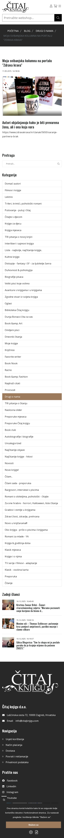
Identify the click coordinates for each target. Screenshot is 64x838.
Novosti (9, 463)
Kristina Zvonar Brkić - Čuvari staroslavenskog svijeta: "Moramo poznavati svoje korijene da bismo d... (38, 607)
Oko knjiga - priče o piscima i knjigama (26, 529)
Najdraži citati (12, 383)
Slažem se (33, 825)
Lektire (9, 197)
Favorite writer (13, 356)
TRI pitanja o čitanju (16, 403)
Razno (8, 370)
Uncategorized (13, 443)
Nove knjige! (12, 470)
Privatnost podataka (17, 762)
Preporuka (11, 576)
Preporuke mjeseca (15, 416)
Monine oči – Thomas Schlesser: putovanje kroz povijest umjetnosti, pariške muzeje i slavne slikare (37, 626)
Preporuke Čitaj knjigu (17, 423)
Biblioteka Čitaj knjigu (17, 310)
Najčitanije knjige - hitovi (18, 456)
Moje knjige (11, 343)
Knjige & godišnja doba (17, 543)
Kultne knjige (12, 256)
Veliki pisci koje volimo (17, 283)
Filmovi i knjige (13, 190)
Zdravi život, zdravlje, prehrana (22, 516)
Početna (13, 31)
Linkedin (11, 786)
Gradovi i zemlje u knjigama (20, 509)
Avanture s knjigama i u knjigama (23, 290)
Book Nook (11, 363)
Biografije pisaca (14, 276)
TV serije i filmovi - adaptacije (21, 563)
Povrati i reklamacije (17, 756)
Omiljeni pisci (12, 330)
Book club (10, 430)
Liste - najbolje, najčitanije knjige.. (23, 250)
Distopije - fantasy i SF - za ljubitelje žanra (28, 263)
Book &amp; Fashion (16, 376)
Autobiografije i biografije (19, 436)
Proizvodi (10, 390)
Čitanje (9, 583)
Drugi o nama (44, 31)
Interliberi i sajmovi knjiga (19, 243)
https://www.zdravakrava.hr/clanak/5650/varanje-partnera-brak (29, 134)
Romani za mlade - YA (17, 536)
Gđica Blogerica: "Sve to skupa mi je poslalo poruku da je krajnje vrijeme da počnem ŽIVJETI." (38, 645)
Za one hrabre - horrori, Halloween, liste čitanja (31, 503)
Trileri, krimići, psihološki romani (23, 203)
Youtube (12, 798)
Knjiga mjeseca (13, 230)
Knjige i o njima (13, 556)
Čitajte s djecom (13, 217)
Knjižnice (10, 350)
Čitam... (9, 476)
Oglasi (8, 303)
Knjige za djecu (13, 223)
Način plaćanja (14, 745)
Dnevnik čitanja (13, 336)
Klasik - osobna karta (16, 569)
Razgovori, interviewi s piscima (22, 489)
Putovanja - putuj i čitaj (18, 210)
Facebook (12, 780)
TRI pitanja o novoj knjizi (18, 236)
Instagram (12, 792)
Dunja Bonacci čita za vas (19, 316)
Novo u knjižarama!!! (16, 523)
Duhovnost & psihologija (18, 270)
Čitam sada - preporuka (18, 483)
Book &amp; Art (13, 323)
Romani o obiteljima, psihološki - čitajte (27, 496)
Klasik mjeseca (13, 549)
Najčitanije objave (15, 450)
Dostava (10, 750)
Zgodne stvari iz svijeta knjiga (21, 296)
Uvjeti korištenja (15, 739)
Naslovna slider (13, 410)
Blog (27, 31)
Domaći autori (13, 183)
